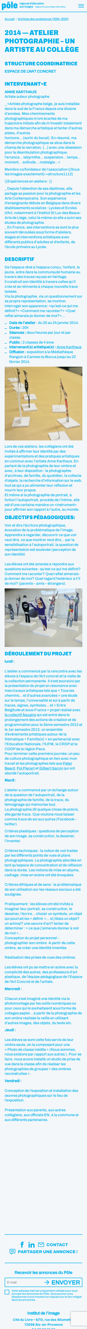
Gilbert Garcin (51, 768)
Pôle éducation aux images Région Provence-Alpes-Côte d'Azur (34, 6)
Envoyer (66, 1282)
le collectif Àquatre (20, 715)
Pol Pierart (26, 768)
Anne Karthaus (69, 347)
